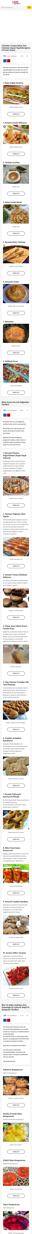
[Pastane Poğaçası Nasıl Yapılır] (16, 546)
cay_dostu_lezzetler (18, 1098)
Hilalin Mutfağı (18, 886)
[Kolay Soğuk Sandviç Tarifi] (16, 94)
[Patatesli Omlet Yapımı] (16, 293)
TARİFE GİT (16, 114)
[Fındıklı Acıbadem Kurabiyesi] (16, 766)
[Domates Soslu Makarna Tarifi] (16, 134)
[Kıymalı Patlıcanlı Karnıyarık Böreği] (16, 819)
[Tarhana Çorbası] (16, 174)
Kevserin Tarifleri (18, 498)
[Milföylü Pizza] (16, 373)
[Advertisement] (16, 26)
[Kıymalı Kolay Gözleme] (16, 253)
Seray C (18, 346)
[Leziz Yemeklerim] (16, 3)
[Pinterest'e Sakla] (8, 60)
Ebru (18, 187)
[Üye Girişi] (30, 3)
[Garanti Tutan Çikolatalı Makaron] (16, 598)
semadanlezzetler (18, 610)
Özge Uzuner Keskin (18, 306)
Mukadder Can (18, 559)
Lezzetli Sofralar (18, 266)
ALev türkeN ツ (18, 1145)
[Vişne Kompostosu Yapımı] (16, 1220)
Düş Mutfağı (18, 385)
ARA (29, 7)
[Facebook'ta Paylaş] (5, 60)
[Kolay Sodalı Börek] (16, 213)
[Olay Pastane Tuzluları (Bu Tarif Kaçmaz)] (16, 710)
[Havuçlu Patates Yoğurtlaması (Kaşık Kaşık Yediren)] (16, 485)
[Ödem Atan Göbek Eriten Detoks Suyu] (16, 654)
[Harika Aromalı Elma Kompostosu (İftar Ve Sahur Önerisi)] (16, 1132)
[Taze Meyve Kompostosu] (16, 1085)
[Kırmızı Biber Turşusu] (16, 976)
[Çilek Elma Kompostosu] (16, 1176)
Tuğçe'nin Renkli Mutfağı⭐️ (18, 722)
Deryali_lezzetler (18, 988)
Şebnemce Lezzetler (18, 778)
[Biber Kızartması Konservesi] (16, 873)
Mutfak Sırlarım (18, 107)
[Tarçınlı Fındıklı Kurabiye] (16, 924)
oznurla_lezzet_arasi (18, 1233)
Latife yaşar (18, 666)
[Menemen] (16, 333)
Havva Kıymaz (18, 1189)
